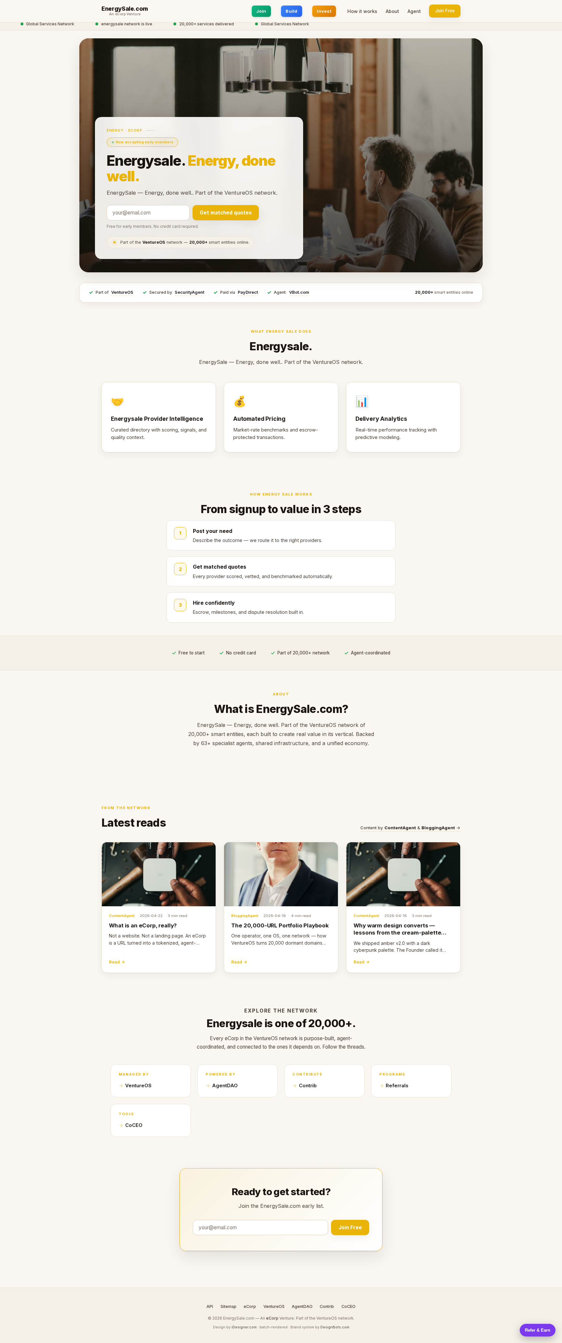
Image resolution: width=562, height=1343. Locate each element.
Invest (324, 11)
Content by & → (410, 827)
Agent (414, 11)
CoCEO (133, 1125)
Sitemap (228, 1306)
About (392, 11)
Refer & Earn (537, 1330)
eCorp (250, 1306)
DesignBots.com (334, 1327)
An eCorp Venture (125, 14)
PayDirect (248, 292)
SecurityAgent (189, 292)
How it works (362, 11)
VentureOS (122, 292)
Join (261, 11)
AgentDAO (225, 1086)
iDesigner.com (244, 1327)
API (210, 1306)
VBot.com (299, 292)
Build (291, 11)
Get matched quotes (226, 213)
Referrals (397, 1086)
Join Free (445, 10)
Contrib (308, 1086)
